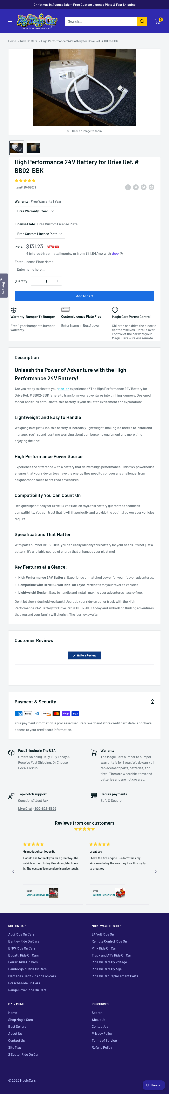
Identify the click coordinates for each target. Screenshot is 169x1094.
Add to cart (84, 296)
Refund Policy (102, 1047)
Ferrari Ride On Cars (23, 962)
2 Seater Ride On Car (23, 1054)
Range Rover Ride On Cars (27, 990)
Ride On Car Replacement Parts (115, 976)
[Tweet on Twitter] (144, 187)
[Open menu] (10, 21)
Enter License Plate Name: (35, 262)
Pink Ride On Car (104, 948)
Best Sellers (17, 1026)
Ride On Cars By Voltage (109, 962)
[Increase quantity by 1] (57, 281)
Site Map (14, 1047)
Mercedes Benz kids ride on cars (32, 976)
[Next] (156, 872)
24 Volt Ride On (103, 934)
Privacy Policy (102, 1033)
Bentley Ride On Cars (23, 941)
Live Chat (25, 808)
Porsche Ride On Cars (24, 983)
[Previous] (13, 872)
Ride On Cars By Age (107, 969)
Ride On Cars (28, 41)
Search (97, 1012)
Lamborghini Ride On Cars (27, 969)
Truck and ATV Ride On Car (111, 955)
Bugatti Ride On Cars (23, 955)
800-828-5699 (45, 808)
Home (12, 41)
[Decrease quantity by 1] (35, 281)
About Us (15, 1033)
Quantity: (21, 281)
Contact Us (16, 1040)
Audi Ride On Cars (21, 934)
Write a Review (88, 656)
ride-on (63, 388)
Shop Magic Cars (20, 1019)
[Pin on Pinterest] (136, 187)
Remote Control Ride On (109, 941)
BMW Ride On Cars (21, 948)
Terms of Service (104, 1040)
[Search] (142, 21)
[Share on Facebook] (128, 187)
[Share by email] (151, 187)
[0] (157, 21)
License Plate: (46, 224)
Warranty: (38, 201)
